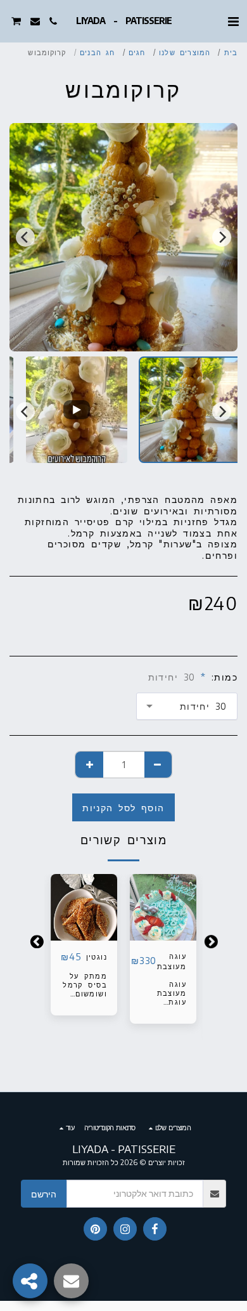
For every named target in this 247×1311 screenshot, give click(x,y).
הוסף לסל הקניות (163, 926)
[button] (233, 20)
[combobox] (187, 706)
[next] (25, 237)
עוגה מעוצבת (171, 961)
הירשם (43, 1194)
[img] (84, 907)
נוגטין (96, 956)
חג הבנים (97, 52)
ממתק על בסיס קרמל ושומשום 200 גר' (85, 989)
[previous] (221, 237)
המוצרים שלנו (184, 52)
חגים (137, 52)
